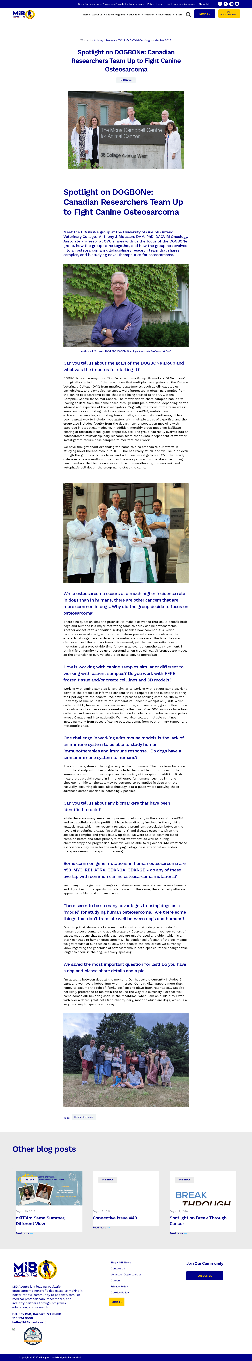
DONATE (116, 1302)
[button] (98, 14)
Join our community (229, 13)
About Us (97, 14)
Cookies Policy (120, 1292)
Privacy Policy (119, 1286)
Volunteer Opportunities (126, 1274)
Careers (116, 1280)
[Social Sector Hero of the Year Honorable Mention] (33, 1336)
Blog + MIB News (121, 1262)
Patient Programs (115, 14)
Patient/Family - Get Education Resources (171, 3)
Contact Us (118, 1268)
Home (86, 14)
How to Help (164, 14)
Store (179, 14)
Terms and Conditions (220, 1358)
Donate (204, 14)
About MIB (204, 3)
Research (149, 14)
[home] (23, 14)
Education (134, 14)
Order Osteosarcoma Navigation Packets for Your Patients (111, 3)
